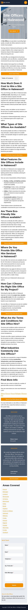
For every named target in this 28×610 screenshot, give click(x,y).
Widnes (3, 393)
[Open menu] (25, 2)
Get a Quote (13, 31)
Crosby (4, 518)
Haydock (5, 508)
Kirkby (4, 503)
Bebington (18, 393)
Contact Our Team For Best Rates (14, 155)
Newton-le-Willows (8, 511)
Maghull (5, 523)
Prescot (13, 393)
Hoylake (5, 525)
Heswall (5, 520)
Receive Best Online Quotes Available (14, 243)
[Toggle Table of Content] (15, 78)
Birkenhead (6, 501)
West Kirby (5, 527)
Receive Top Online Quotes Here (14, 313)
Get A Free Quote (14, 478)
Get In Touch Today (14, 73)
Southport (5, 532)
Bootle (4, 506)
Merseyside (6, 496)
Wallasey (5, 515)
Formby (5, 530)
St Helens (5, 499)
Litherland (5, 513)
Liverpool (5, 494)
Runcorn (8, 393)
